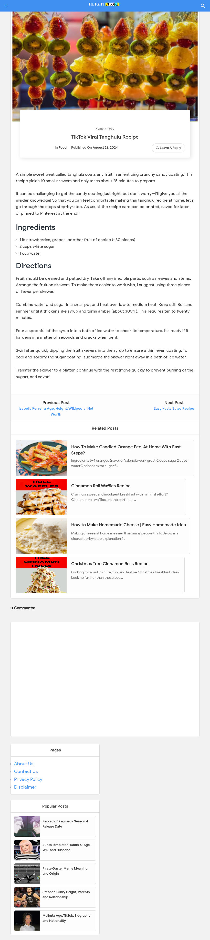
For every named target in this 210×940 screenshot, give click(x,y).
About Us (24, 764)
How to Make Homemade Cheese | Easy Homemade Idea (128, 525)
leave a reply (170, 148)
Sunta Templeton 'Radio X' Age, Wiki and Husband (66, 847)
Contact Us (26, 771)
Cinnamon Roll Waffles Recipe (101, 486)
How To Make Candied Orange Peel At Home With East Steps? (126, 449)
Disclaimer (25, 787)
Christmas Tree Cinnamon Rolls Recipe (110, 563)
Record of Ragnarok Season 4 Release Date (65, 824)
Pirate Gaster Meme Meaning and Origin (65, 871)
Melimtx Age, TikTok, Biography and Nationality (66, 918)
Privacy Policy (28, 779)
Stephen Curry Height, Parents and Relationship (66, 894)
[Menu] (6, 6)
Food (63, 147)
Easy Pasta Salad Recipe (174, 408)
